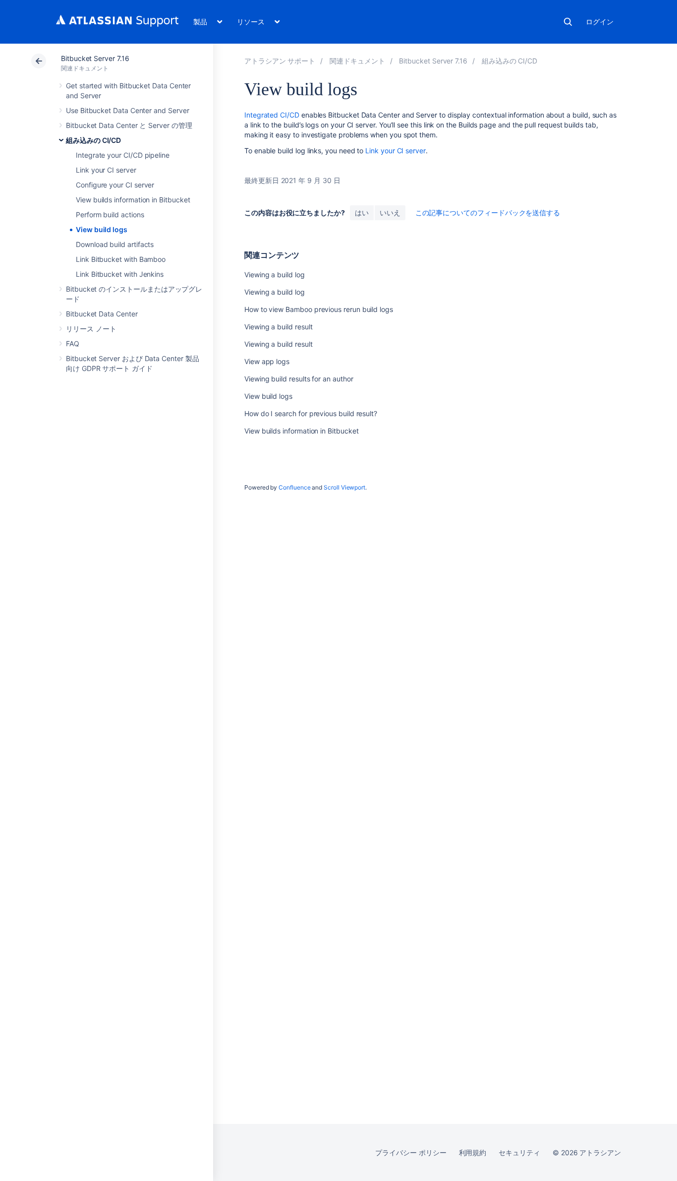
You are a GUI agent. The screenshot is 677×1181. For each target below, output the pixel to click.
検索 (568, 22)
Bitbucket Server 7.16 (95, 58)
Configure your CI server (115, 185)
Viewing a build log (274, 274)
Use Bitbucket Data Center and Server (127, 110)
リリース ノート (91, 328)
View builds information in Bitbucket (133, 199)
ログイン (600, 21)
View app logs (266, 361)
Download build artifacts (115, 244)
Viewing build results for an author (298, 378)
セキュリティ (519, 1152)
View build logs (101, 229)
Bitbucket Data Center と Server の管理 (129, 125)
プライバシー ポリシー (410, 1152)
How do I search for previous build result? (310, 413)
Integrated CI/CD (271, 115)
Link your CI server (106, 170)
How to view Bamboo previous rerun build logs (318, 309)
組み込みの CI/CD (93, 140)
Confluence (294, 487)
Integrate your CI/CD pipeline (122, 155)
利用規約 (473, 1152)
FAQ (72, 343)
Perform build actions (110, 214)
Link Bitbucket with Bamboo (121, 259)
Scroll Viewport (344, 487)
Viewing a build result (278, 326)
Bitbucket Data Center (102, 314)
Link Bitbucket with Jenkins (120, 274)
